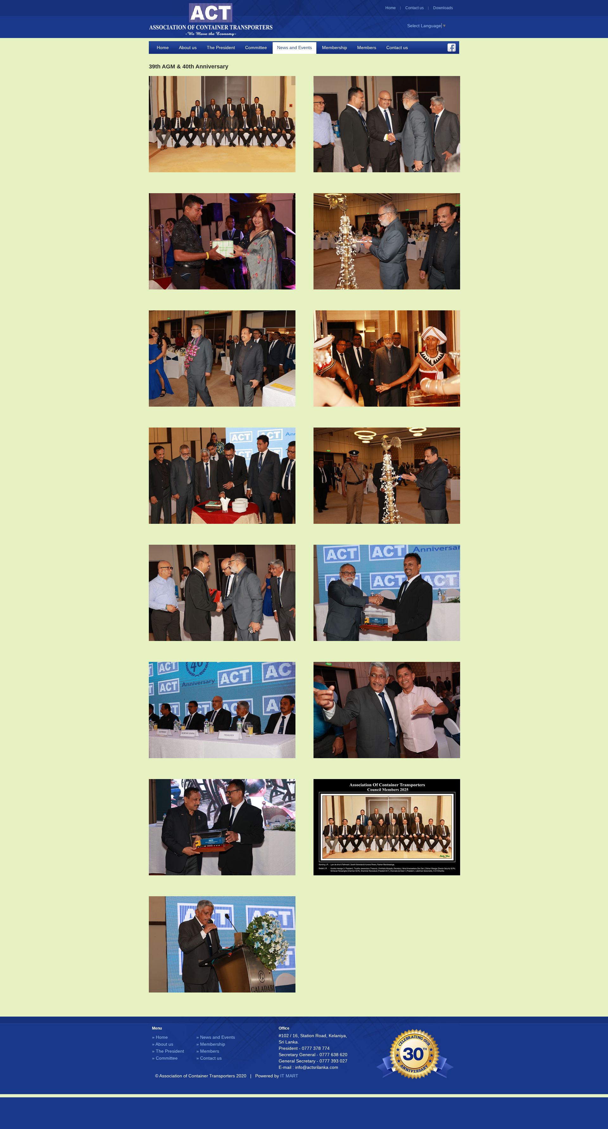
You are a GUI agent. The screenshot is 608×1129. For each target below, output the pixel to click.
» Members (207, 1051)
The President (221, 47)
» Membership (210, 1044)
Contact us (414, 8)
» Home (160, 1037)
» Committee (165, 1058)
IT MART (289, 1075)
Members (366, 47)
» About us (162, 1044)
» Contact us (209, 1058)
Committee (256, 47)
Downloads (443, 8)
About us (188, 47)
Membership (334, 47)
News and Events (294, 47)
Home (390, 8)
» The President (168, 1051)
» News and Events (215, 1037)
